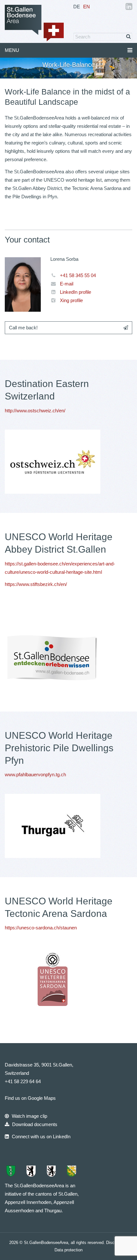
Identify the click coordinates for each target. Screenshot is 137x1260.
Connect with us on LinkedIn (40, 1136)
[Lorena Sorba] (23, 284)
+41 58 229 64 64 (23, 1081)
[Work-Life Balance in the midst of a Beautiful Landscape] (52, 825)
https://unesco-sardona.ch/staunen (41, 927)
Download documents (34, 1124)
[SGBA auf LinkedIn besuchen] (129, 7)
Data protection (68, 1250)
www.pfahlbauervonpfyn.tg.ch (35, 774)
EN (86, 6)
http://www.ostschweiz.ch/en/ (35, 410)
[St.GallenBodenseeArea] (34, 22)
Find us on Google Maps (30, 1098)
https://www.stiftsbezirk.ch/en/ (36, 584)
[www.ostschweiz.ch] (52, 461)
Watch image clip (29, 1116)
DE (76, 6)
